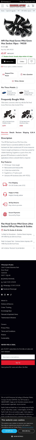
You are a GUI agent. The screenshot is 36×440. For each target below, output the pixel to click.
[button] (2, 6)
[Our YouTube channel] (8, 294)
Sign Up (18, 363)
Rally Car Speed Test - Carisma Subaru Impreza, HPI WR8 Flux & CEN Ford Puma (16, 242)
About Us (4, 300)
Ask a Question (28, 74)
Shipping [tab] (26, 132)
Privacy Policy (5, 328)
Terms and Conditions (8, 331)
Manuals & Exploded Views (9, 314)
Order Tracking (6, 307)
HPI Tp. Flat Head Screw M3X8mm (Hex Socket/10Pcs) (8, 122)
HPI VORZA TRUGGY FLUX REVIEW (12, 248)
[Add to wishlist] (31, 61)
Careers (3, 324)
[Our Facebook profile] (2, 294)
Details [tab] (12, 132)
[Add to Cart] (14, 110)
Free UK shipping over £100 (27, 1)
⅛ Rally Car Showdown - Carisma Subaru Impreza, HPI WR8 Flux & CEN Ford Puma (16, 235)
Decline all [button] (26, 431)
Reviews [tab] (19, 132)
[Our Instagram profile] (5, 294)
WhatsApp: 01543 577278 (11, 285)
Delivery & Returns (7, 304)
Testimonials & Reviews (8, 317)
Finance (3, 334)
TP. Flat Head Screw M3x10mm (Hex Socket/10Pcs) (25, 122)
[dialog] (18, 428)
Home (2, 11)
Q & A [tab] (32, 132)
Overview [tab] (4, 132)
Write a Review (19, 81)
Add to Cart (9, 61)
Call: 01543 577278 (9, 282)
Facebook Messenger (10, 289)
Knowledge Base (6, 311)
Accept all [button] (9, 431)
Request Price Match (9, 74)
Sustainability (5, 338)
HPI (7, 46)
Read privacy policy (27, 427)
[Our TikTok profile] (11, 294)
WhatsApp (6, 1)
